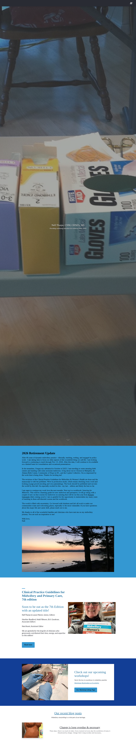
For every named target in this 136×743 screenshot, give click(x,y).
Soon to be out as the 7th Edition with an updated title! (43, 601)
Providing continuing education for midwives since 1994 (68, 228)
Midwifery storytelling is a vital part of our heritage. (68, 717)
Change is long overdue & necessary (80, 727)
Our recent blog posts (68, 713)
